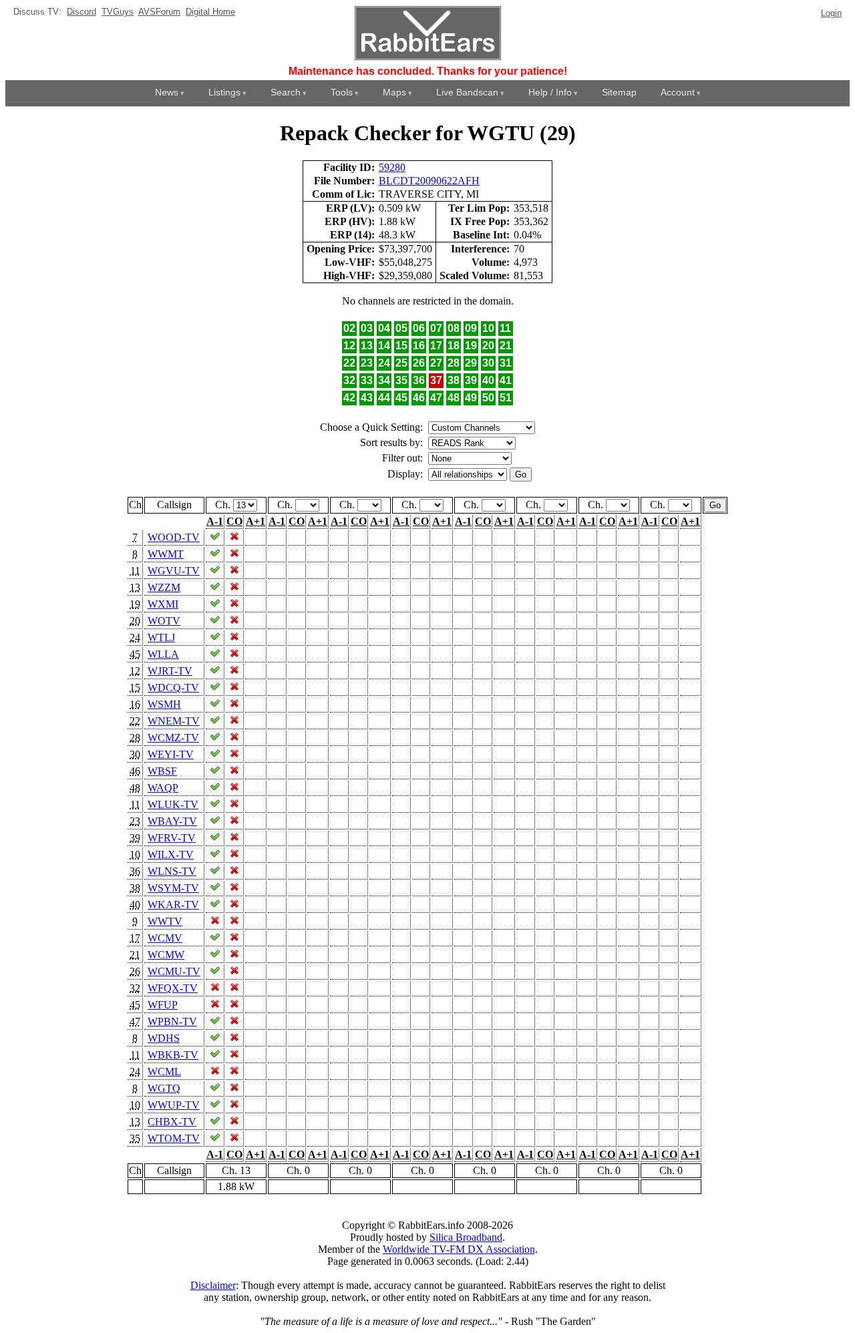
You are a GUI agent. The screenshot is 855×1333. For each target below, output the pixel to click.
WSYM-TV (173, 888)
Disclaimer (213, 1285)
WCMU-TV (174, 971)
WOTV (164, 620)
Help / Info (550, 92)
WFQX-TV (173, 988)
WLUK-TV (173, 804)
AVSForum (159, 12)
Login (831, 13)
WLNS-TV (172, 871)
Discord (81, 12)
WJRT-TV (170, 671)
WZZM (164, 587)
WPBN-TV (172, 1021)
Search (286, 92)
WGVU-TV (174, 570)
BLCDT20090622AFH (429, 180)
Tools (342, 92)
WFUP (163, 1004)
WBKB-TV (173, 1055)
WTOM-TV (174, 1138)
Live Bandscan (467, 92)
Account (678, 92)
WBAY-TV (172, 821)
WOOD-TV (174, 537)
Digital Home (210, 12)
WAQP (163, 787)
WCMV (165, 938)
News (166, 92)
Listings (224, 92)
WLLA (163, 654)
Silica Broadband (466, 1237)
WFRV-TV (172, 837)
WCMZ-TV (173, 737)
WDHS (164, 1038)
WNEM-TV (174, 721)
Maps (394, 92)
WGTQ (164, 1088)
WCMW (166, 954)
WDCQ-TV (173, 687)
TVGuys (118, 12)
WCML (164, 1071)
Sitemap (619, 92)
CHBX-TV (172, 1121)
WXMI (163, 604)
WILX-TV (171, 854)
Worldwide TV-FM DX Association (459, 1249)
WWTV (165, 921)
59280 (392, 167)
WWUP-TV (174, 1105)
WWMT (166, 554)
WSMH (164, 704)
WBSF (162, 771)
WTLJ (161, 637)
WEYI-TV (171, 754)
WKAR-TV (173, 904)
